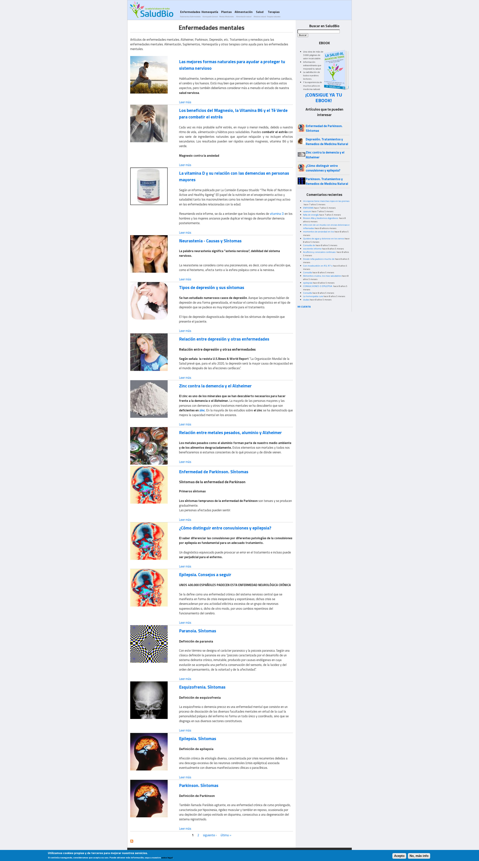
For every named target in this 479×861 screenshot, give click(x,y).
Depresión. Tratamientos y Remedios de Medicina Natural (327, 141)
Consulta (307, 272)
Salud (260, 14)
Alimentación (244, 14)
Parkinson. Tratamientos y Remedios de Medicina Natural (327, 181)
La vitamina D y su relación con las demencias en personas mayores (234, 176)
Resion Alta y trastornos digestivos (320, 218)
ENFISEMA (308, 208)
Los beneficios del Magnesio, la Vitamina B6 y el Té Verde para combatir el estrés (233, 113)
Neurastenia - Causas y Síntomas (210, 240)
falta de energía (311, 214)
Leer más (185, 102)
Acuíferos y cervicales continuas (319, 252)
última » (226, 835)
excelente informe (312, 248)
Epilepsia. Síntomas (197, 738)
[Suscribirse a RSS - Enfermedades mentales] (131, 841)
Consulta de (309, 245)
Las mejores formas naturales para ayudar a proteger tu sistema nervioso (232, 64)
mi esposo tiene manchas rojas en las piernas (326, 201)
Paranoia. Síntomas (197, 630)
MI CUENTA (304, 306)
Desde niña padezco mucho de (319, 259)
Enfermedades (190, 14)
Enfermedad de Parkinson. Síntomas (213, 471)
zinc (202, 410)
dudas (306, 299)
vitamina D (277, 213)
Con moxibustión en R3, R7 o (317, 265)
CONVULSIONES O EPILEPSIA (318, 286)
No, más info (419, 856)
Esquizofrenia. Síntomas (202, 687)
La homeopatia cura (313, 296)
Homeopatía (210, 14)
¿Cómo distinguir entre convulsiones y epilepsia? (225, 527)
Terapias (273, 14)
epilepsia (307, 283)
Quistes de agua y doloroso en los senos (323, 238)
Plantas (226, 14)
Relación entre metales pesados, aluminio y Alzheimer (230, 432)
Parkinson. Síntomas (198, 785)
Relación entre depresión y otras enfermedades (224, 338)
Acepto (399, 856)
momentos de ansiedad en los (318, 231)
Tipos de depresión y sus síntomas (211, 287)
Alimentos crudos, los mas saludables (322, 276)
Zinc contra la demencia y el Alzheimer (215, 385)
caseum (307, 211)
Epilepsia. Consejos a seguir (205, 574)
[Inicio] (151, 9)
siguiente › (210, 835)
